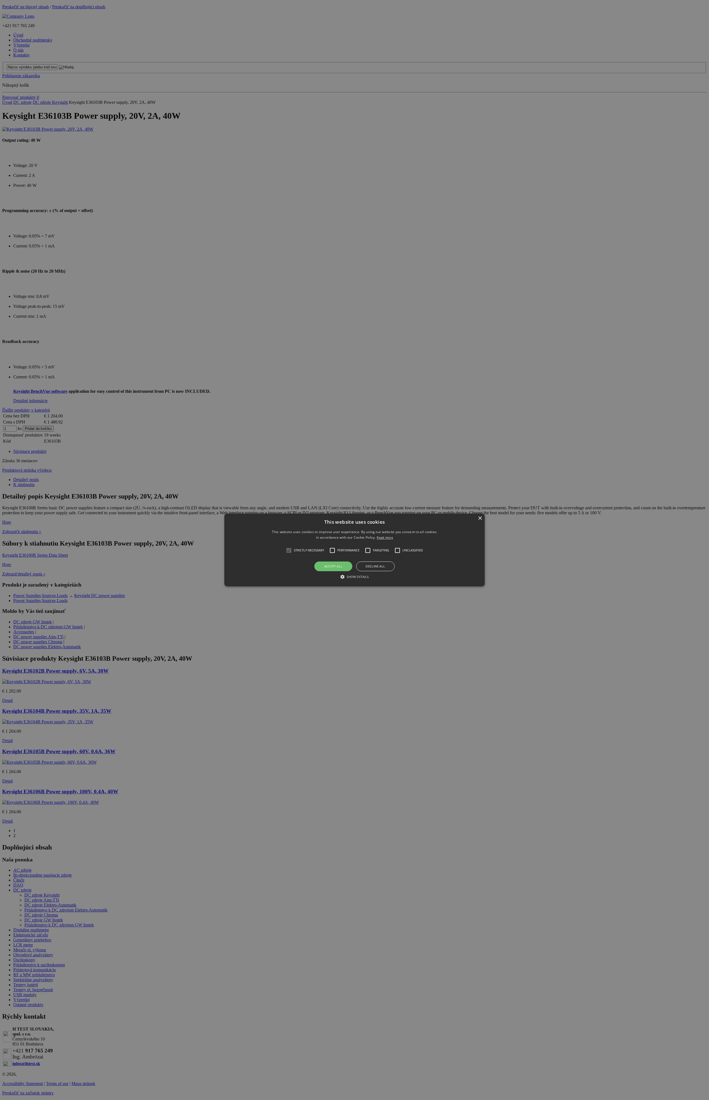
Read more (385, 538)
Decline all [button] (375, 566)
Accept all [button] (333, 566)
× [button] (480, 518)
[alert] (354, 550)
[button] (354, 549)
